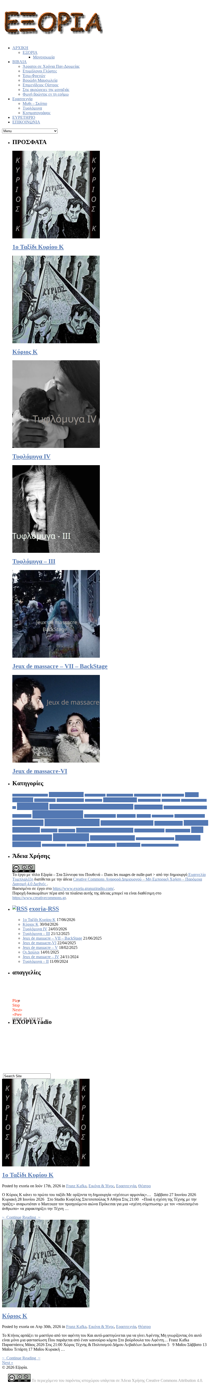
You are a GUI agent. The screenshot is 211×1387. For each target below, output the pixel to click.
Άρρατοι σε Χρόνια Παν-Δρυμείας (51, 66)
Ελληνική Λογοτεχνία (127, 823)
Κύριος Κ (25, 351)
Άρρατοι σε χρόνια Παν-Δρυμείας (91, 806)
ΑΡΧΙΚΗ (20, 48)
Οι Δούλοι (31, 952)
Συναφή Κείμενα (54, 845)
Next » (7, 1362)
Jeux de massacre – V (40, 947)
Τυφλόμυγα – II (36, 961)
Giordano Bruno (70, 800)
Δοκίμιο (27, 823)
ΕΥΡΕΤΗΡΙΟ (23, 117)
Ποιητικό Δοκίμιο (112, 838)
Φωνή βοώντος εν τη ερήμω (46, 94)
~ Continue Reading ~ (21, 1217)
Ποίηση (71, 837)
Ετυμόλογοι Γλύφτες (40, 71)
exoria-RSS (44, 908)
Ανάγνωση (21, 816)
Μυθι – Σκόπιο (35, 103)
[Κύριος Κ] (46, 1306)
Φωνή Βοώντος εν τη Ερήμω (160, 845)
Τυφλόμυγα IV (31, 456)
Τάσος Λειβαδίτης (101, 845)
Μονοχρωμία (44, 57)
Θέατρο (49, 830)
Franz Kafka (45, 800)
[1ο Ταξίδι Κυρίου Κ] (46, 1165)
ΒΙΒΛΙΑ (19, 62)
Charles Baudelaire (120, 795)
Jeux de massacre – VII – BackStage (60, 666)
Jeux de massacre (120, 799)
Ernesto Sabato (173, 795)
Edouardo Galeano (147, 795)
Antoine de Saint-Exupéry (30, 795)
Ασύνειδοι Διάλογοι (100, 816)
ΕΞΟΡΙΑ (30, 52)
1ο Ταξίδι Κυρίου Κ (38, 247)
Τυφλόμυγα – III (33, 561)
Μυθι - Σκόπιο (177, 830)
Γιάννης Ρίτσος (162, 816)
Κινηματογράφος (36, 113)
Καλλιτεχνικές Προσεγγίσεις (104, 830)
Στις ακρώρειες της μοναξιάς (46, 89)
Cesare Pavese (95, 795)
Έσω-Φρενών (34, 75)
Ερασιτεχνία (22, 99)
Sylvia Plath (171, 800)
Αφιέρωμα (126, 816)
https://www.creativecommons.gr (39, 898)
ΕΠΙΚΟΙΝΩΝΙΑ (26, 122)
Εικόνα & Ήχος (72, 822)
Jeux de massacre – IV (41, 957)
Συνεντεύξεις (76, 845)
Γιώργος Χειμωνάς (189, 816)
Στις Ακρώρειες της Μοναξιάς (155, 838)
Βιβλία (144, 816)
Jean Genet (93, 800)
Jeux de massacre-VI (39, 771)
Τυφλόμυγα (32, 108)
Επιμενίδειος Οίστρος (40, 85)
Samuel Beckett (149, 800)
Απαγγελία (57, 814)
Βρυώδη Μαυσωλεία (40, 80)
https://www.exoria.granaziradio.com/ (83, 888)
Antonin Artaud (66, 794)
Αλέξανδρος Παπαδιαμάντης (185, 807)
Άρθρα (32, 806)
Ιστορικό (66, 830)
